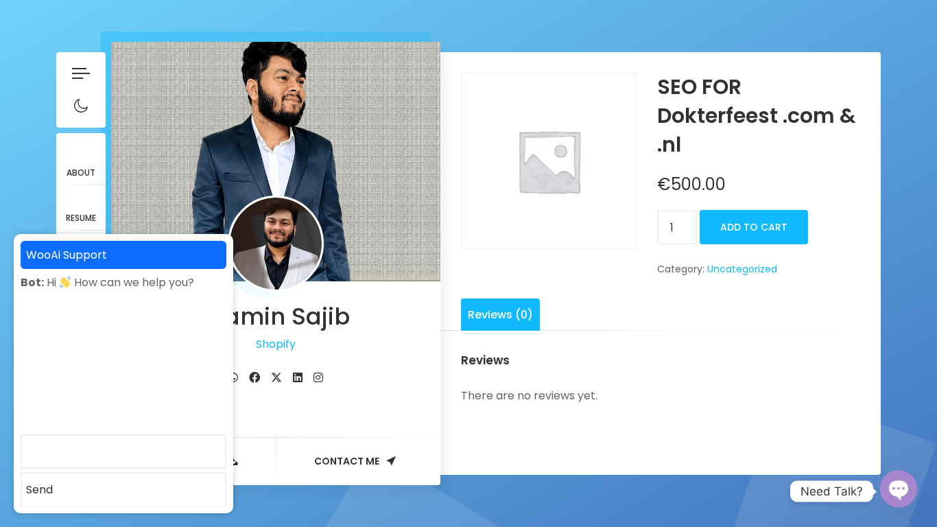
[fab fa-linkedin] (298, 377)
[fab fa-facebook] (254, 377)
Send (39, 489)
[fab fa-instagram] (318, 377)
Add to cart (753, 227)
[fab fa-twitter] (276, 377)
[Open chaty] (898, 491)
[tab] (500, 314)
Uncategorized (742, 269)
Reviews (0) (500, 315)
